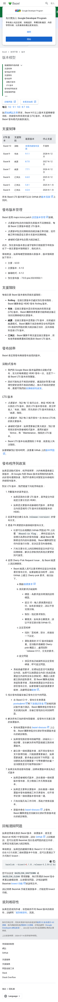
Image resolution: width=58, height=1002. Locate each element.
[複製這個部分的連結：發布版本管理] (25, 210)
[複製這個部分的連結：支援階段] (18, 288)
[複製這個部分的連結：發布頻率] (18, 348)
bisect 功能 (17, 883)
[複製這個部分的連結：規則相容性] (22, 902)
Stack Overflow (9, 977)
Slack (4, 973)
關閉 (29, 32)
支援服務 (6, 964)
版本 (23, 52)
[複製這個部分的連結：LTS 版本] (16, 397)
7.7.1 (27, 169)
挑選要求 (28, 584)
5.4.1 (27, 185)
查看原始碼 (29, 101)
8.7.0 (27, 161)
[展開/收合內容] (21, 65)
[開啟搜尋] (46, 3)
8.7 (23, 107)
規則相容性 (21, 912)
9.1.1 (27, 154)
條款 (4, 989)
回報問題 (10, 101)
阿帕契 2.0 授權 (27, 925)
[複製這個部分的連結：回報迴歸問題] (25, 826)
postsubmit (19, 703)
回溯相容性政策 (34, 388)
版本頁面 (45, 197)
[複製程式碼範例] (54, 861)
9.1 (14, 107)
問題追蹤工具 (8, 968)
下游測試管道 (37, 703)
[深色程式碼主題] (50, 861)
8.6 (27, 107)
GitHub (39, 837)
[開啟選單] (4, 3)
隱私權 (12, 989)
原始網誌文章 (11, 112)
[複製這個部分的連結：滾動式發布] (19, 364)
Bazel (4, 52)
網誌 (4, 948)
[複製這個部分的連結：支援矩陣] (18, 129)
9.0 (18, 107)
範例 (34, 690)
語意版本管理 (38, 217)
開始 (29, 39)
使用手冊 (14, 52)
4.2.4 (27, 190)
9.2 (9, 107)
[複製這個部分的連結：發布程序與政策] (28, 463)
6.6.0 (27, 177)
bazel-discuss (39, 727)
